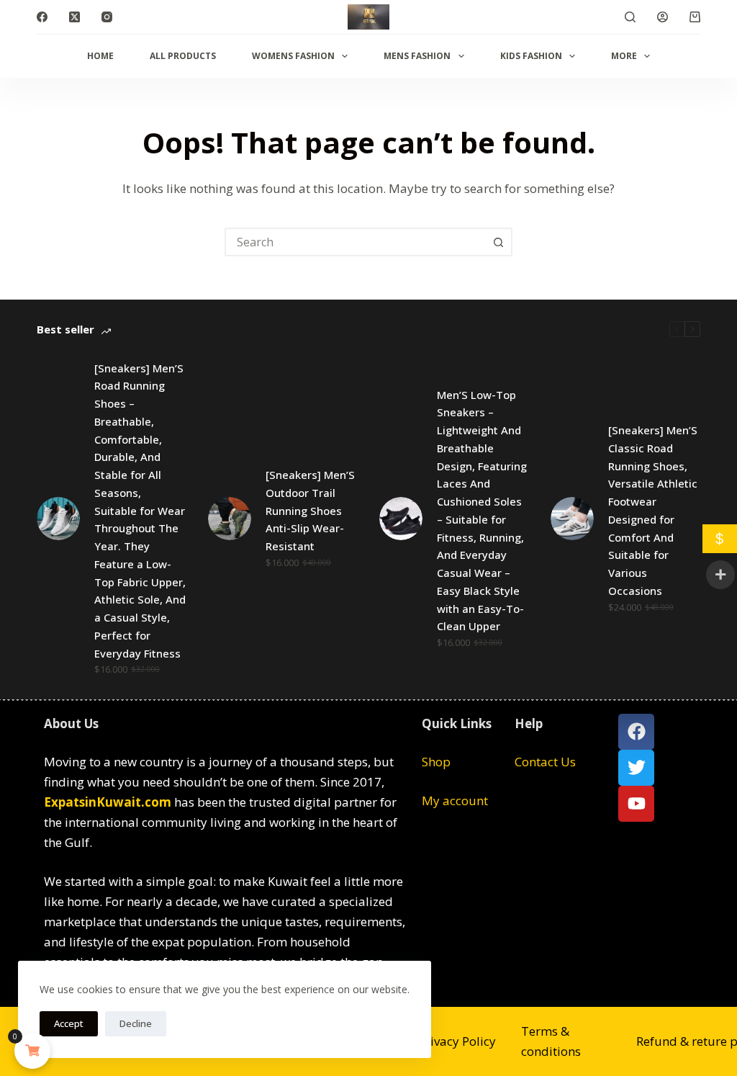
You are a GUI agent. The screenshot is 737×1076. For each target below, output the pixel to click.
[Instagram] (106, 17)
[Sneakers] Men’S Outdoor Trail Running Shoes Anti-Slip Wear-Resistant (310, 510)
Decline (135, 1023)
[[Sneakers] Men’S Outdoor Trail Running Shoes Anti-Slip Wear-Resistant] (229, 518)
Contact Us (545, 761)
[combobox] (355, 242)
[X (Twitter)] (74, 17)
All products (183, 56)
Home (100, 56)
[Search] (630, 17)
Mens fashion (417, 56)
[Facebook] (42, 17)
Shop (436, 761)
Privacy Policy (457, 1041)
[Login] (662, 17)
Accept (68, 1023)
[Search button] (498, 242)
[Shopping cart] (694, 17)
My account (455, 800)
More (624, 56)
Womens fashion (293, 56)
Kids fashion (531, 56)
